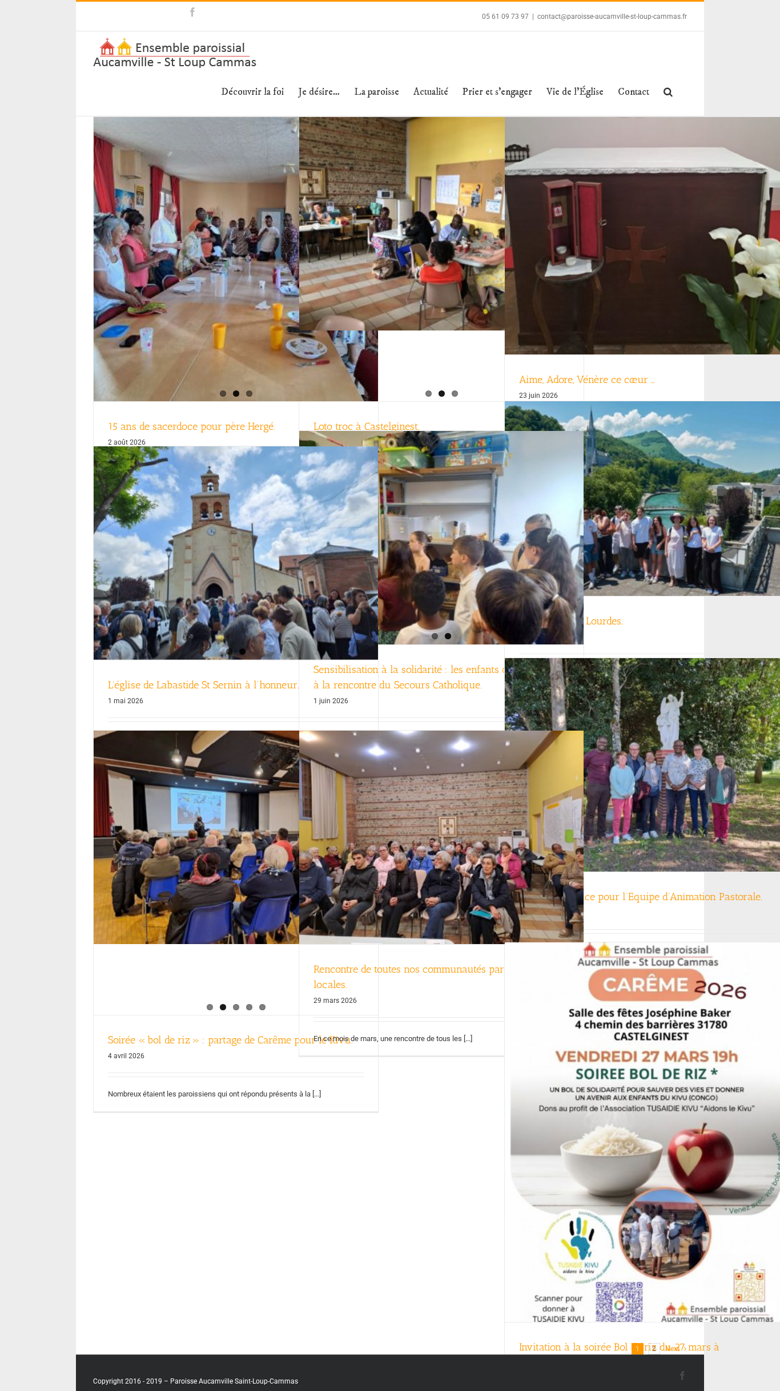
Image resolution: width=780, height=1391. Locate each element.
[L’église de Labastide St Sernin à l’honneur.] (236, 553)
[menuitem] (252, 92)
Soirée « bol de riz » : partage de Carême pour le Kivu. (230, 1040)
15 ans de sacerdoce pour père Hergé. (191, 426)
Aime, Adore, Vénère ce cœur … (587, 379)
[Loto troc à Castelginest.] (441, 223)
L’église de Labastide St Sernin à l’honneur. (203, 685)
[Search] (668, 92)
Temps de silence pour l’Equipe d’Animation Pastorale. (640, 896)
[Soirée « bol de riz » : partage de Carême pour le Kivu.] (236, 837)
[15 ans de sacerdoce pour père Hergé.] (236, 259)
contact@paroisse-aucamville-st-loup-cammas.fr (612, 17)
